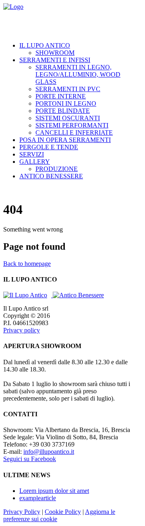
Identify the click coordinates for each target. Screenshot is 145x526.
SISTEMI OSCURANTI (67, 118)
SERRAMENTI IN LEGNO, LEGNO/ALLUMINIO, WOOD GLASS (77, 74)
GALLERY (34, 161)
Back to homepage (27, 263)
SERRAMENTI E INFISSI (54, 59)
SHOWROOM (55, 52)
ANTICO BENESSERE (51, 176)
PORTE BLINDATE (62, 110)
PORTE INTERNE (60, 96)
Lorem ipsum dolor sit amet (54, 490)
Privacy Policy (21, 511)
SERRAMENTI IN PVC (67, 89)
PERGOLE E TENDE (48, 147)
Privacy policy (21, 330)
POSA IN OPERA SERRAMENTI (65, 139)
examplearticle (37, 498)
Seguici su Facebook (29, 458)
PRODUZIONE (56, 168)
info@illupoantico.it (48, 451)
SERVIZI (31, 154)
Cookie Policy (63, 511)
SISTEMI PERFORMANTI (71, 125)
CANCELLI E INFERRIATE (74, 132)
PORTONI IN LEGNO (65, 103)
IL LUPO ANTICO (44, 45)
